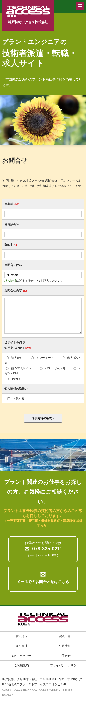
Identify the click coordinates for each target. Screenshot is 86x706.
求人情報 (10, 280)
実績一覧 (65, 636)
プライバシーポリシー (64, 665)
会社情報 (65, 645)
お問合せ (65, 655)
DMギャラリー (21, 655)
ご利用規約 (21, 665)
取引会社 (21, 645)
